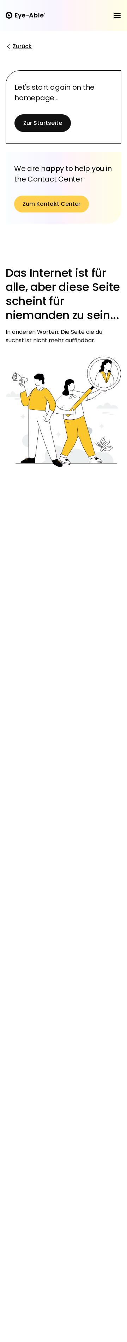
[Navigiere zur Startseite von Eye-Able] (25, 15)
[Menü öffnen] (117, 15)
